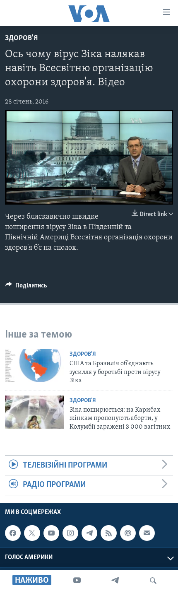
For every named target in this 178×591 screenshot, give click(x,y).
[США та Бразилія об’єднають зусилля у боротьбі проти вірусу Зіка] (34, 365)
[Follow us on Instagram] (70, 533)
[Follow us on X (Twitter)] (32, 533)
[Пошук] (153, 580)
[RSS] (108, 533)
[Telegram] (115, 580)
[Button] (26, 287)
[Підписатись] (147, 533)
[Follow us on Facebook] (13, 533)
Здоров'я (21, 38)
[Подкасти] (128, 533)
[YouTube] (77, 580)
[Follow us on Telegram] (89, 533)
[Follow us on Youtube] (51, 533)
